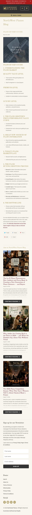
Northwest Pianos (12, 508)
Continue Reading (12, 301)
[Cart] (27, 8)
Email (14, 237)
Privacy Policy (7, 491)
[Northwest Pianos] (10, 10)
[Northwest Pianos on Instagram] (11, 502)
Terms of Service (7, 485)
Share (15, 232)
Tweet (7, 232)
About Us (5, 482)
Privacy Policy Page (18, 442)
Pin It (23, 232)
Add (7, 237)
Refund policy (6, 488)
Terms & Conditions (8, 493)
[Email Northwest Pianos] (14, 502)
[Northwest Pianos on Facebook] (4, 502)
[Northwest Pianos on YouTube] (8, 502)
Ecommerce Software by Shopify (11, 511)
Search (5, 479)
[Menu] (22, 8)
